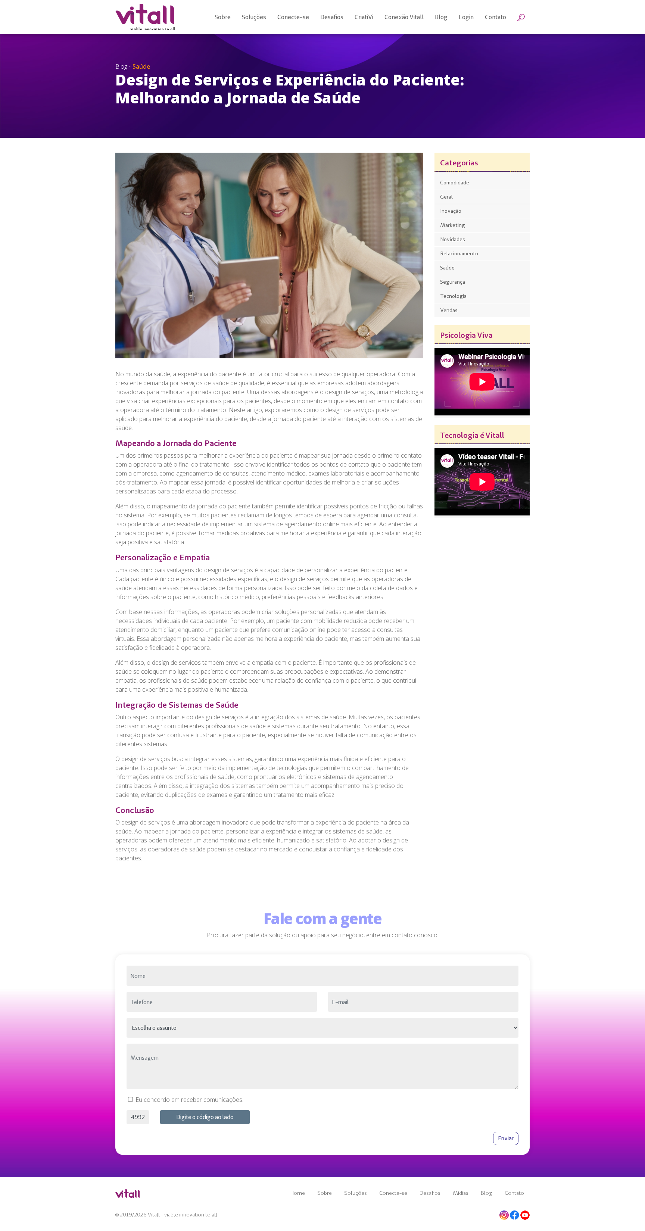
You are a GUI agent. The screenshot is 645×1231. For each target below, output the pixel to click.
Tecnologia (453, 296)
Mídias (460, 1193)
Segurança (452, 281)
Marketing (452, 225)
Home (297, 1193)
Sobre (324, 1193)
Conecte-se (393, 1193)
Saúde (447, 267)
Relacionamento (459, 253)
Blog (486, 1193)
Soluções (355, 1193)
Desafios (430, 1193)
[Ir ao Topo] (631, 1211)
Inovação (450, 211)
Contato (514, 1193)
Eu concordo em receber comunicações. (189, 1100)
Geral (446, 196)
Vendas (449, 310)
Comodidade (454, 182)
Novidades (452, 239)
